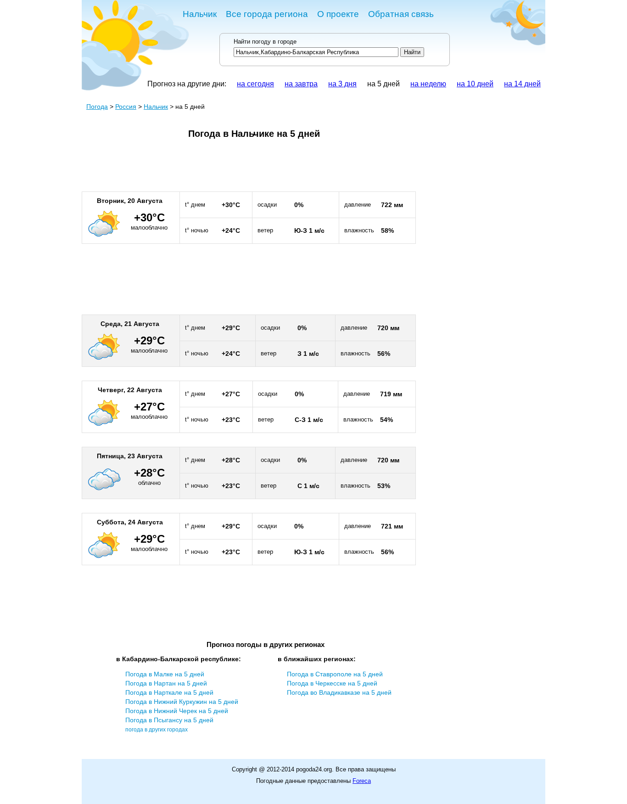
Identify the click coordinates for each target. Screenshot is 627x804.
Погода (97, 106)
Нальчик (200, 14)
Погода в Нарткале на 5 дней (169, 692)
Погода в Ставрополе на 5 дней (335, 674)
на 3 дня (342, 84)
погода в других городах (156, 729)
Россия (125, 106)
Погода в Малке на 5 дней (164, 674)
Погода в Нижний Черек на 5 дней (176, 710)
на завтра (301, 84)
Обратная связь (401, 14)
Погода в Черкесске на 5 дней (332, 683)
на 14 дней (522, 84)
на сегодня (255, 84)
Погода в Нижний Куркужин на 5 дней (181, 701)
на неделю (428, 84)
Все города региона (267, 14)
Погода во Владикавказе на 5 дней (339, 692)
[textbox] (316, 52)
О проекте (338, 14)
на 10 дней (475, 84)
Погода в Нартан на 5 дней (166, 683)
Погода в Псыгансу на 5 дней (169, 720)
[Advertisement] (249, 169)
